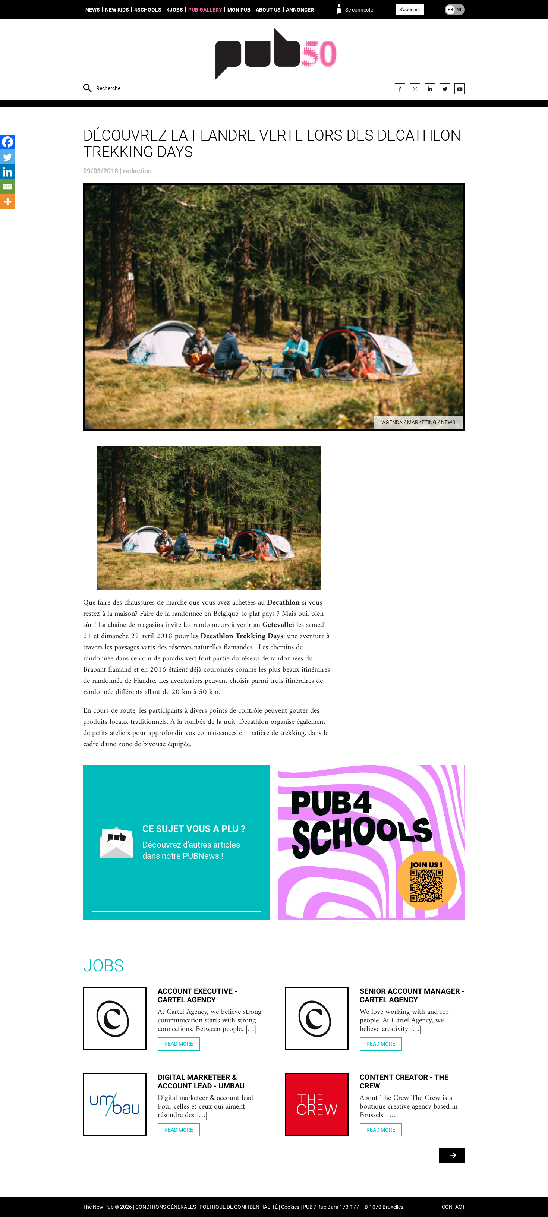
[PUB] (276, 60)
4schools (147, 9)
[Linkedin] (7, 171)
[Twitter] (445, 88)
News (92, 9)
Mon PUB (239, 9)
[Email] (7, 186)
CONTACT (453, 1207)
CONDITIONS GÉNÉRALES (165, 1207)
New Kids (117, 9)
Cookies (290, 1207)
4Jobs (175, 9)
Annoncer (300, 9)
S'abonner (409, 9)
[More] (7, 201)
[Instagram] (415, 88)
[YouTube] (459, 88)
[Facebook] (400, 88)
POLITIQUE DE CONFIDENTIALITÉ (238, 1207)
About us (268, 9)
